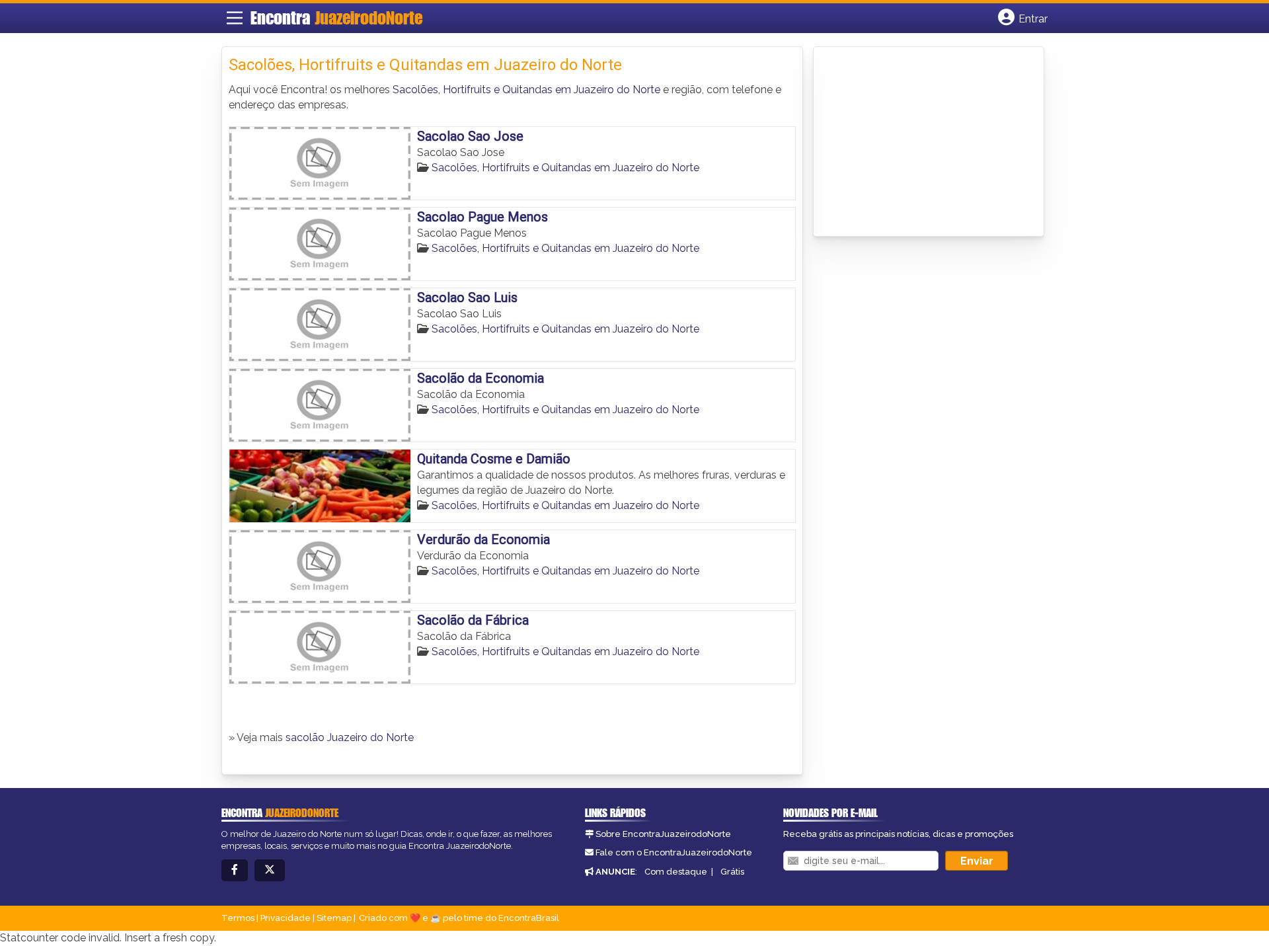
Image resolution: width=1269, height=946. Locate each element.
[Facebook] (234, 870)
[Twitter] (269, 870)
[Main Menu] (234, 18)
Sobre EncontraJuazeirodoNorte (663, 834)
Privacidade (285, 918)
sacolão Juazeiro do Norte (350, 737)
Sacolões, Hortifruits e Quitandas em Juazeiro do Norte (526, 89)
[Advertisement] (919, 142)
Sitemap (334, 918)
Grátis (732, 872)
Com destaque (675, 872)
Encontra (336, 17)
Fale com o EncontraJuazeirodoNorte (674, 852)
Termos (237, 918)
